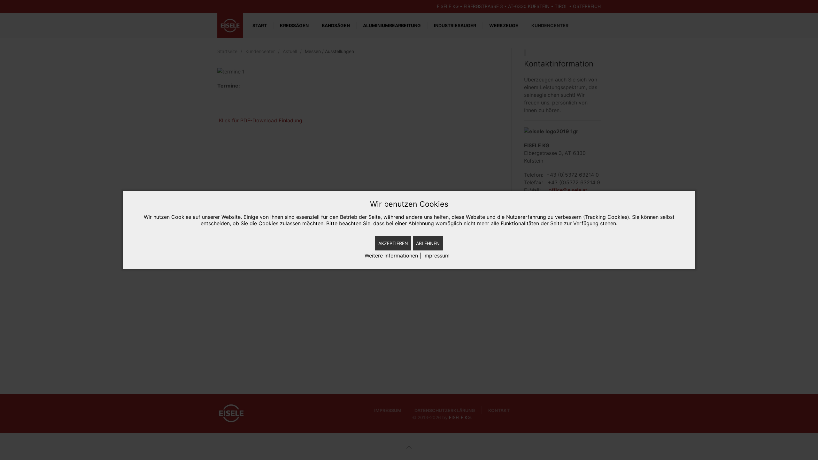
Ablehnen (428, 243)
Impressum (436, 255)
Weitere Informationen (391, 255)
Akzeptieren (393, 243)
